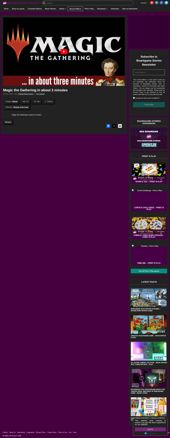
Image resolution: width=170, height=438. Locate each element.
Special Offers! (75, 9)
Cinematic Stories (35, 9)
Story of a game (18, 9)
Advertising (21, 432)
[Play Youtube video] (64, 51)
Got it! (150, 429)
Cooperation (30, 432)
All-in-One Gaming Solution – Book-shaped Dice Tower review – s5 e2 (149, 363)
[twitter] (166, 3)
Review (14, 101)
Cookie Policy (52, 432)
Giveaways (101, 9)
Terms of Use (62, 432)
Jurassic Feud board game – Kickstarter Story (148, 336)
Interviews (115, 9)
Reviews (8, 122)
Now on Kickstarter (130, 9)
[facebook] (161, 3)
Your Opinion (40, 94)
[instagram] (157, 3)
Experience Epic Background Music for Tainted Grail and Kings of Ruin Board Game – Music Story (148, 391)
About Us (12, 432)
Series (62, 9)
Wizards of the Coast (20, 107)
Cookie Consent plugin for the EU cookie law (150, 433)
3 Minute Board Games (25, 94)
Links (75, 432)
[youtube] (152, 3)
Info (70, 432)
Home (6, 9)
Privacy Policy (138, 92)
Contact (144, 3)
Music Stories (50, 9)
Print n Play (89, 9)
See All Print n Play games (149, 271)
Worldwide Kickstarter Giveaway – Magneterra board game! (146, 310)
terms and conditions (151, 98)
